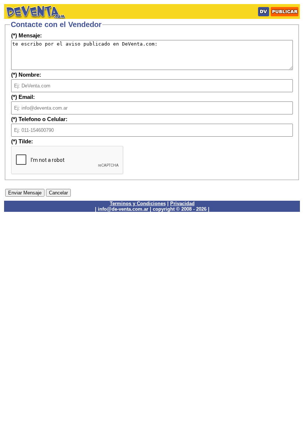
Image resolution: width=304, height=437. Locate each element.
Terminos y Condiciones (138, 203)
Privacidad (182, 203)
